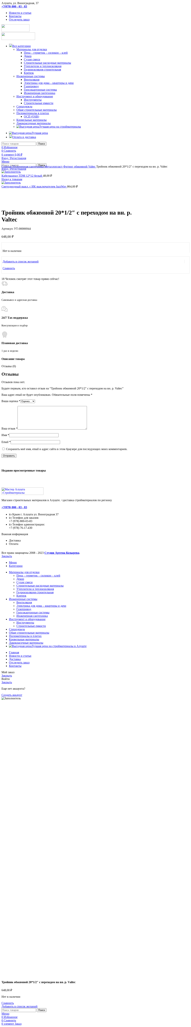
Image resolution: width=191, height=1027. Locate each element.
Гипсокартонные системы (40, 89)
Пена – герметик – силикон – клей (46, 52)
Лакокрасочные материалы (33, 123)
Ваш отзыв (9, 428)
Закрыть (6, 556)
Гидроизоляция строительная (42, 69)
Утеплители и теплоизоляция (42, 66)
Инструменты (33, 99)
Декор (28, 56)
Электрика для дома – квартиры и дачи (49, 83)
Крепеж (29, 72)
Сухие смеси (32, 59)
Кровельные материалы (31, 119)
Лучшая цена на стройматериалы (60, 126)
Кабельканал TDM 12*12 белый (22, 175)
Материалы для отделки (31, 49)
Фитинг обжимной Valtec (79, 166)
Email (6, 442)
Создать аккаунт (11, 695)
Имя (5, 435)
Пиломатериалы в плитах (32, 113)
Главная (6, 166)
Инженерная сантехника (39, 93)
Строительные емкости (38, 103)
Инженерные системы (30, 76)
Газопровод (31, 86)
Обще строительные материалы (36, 109)
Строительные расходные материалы (47, 62)
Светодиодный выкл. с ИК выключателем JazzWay (34, 186)
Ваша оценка (10, 401)
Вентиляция (31, 79)
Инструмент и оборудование (34, 96)
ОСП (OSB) (31, 116)
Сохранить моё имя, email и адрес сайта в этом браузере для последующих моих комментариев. (66, 449)
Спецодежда (24, 106)
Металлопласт (53, 166)
